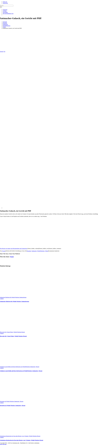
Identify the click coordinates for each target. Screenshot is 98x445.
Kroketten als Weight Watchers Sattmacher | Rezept (11, 401)
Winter (46, 251)
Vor (4, 51)
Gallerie (2, 298)
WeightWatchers (41, 251)
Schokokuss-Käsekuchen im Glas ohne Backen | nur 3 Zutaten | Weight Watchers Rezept (20, 436)
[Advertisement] (49, 40)
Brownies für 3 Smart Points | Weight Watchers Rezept (12, 332)
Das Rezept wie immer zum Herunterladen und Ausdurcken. (13, 248)
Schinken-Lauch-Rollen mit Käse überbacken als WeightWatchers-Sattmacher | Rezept (19, 366)
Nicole (3, 251)
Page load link (3, 444)
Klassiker (29, 251)
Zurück (1, 51)
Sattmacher (34, 251)
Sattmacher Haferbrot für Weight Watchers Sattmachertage (13, 297)
